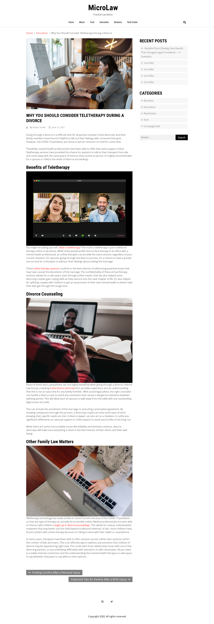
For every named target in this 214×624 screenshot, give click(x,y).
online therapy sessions (46, 268)
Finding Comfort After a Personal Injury (56, 572)
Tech (92, 22)
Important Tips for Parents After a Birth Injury (98, 579)
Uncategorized (152, 126)
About (82, 22)
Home (71, 22)
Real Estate (132, 22)
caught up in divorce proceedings (71, 525)
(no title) (149, 62)
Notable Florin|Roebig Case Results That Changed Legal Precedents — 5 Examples (162, 52)
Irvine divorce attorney (62, 388)
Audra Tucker (39, 127)
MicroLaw (103, 7)
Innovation (104, 22)
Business (118, 22)
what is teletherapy (69, 247)
